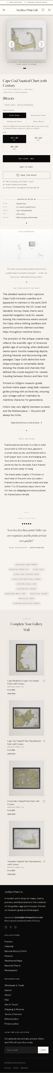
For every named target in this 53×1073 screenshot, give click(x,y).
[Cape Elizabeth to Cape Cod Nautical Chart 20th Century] (26, 658)
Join (43, 1050)
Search (8, 990)
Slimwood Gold (14, 121)
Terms (15, 1068)
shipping (21, 490)
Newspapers (11, 970)
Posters (9, 941)
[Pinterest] (15, 928)
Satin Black (38, 121)
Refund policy (12, 1018)
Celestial (9, 946)
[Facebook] (10, 928)
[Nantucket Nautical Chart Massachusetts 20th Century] (26, 838)
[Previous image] (11, 44)
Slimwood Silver (38, 115)
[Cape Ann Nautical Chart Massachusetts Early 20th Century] (26, 718)
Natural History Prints (16, 951)
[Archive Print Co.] (26, 10)
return (34, 490)
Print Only (14, 115)
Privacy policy (12, 1023)
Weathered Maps (13, 960)
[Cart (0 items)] (49, 10)
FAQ (7, 999)
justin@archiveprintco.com (29, 917)
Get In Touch (11, 1004)
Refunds (24, 1068)
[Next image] (41, 44)
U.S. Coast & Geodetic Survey (26, 207)
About (8, 994)
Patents (9, 956)
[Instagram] (6, 928)
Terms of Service (13, 1014)
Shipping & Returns (14, 1009)
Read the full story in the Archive (26, 423)
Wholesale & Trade (14, 985)
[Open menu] (3, 10)
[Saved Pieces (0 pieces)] (43, 10)
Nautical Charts (12, 965)
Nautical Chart (21, 203)
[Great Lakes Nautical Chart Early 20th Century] (26, 778)
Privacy (8, 1068)
